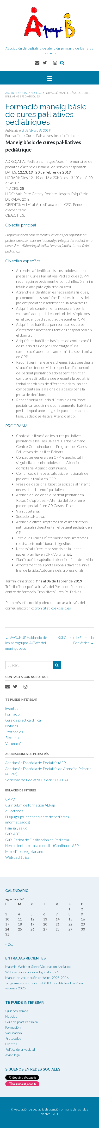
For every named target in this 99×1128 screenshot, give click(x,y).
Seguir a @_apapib (24, 1084)
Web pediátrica (17, 857)
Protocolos (14, 732)
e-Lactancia (14, 811)
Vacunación (14, 743)
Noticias (11, 726)
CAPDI (10, 799)
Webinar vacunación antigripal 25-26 (31, 972)
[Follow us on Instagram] (55, 62)
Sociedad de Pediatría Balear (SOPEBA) (36, 780)
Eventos (11, 708)
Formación (13, 714)
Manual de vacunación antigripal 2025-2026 (36, 978)
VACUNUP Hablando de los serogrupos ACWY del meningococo (26, 642)
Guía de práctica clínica (23, 720)
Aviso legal (12, 1055)
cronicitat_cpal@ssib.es (53, 608)
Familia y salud (16, 828)
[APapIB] (49, 22)
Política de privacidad (20, 1049)
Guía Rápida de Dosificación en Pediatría (37, 840)
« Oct (9, 944)
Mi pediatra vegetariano (24, 851)
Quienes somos (16, 1011)
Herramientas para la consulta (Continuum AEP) (42, 845)
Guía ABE (12, 834)
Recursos (12, 737)
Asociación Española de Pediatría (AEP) (36, 763)
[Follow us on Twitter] (45, 62)
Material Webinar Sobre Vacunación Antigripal (38, 966)
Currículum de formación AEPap (30, 805)
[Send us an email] (37, 62)
